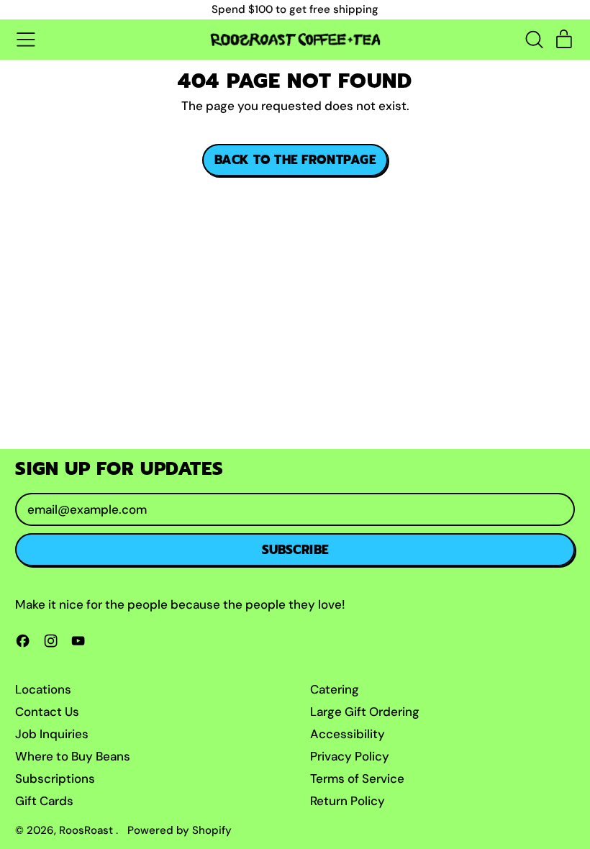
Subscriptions (55, 778)
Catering (334, 689)
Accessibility (347, 734)
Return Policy (347, 801)
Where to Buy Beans (72, 756)
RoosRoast (87, 830)
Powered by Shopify (179, 830)
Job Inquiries (51, 734)
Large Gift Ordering (364, 711)
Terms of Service (357, 778)
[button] (534, 39)
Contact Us (47, 711)
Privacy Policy (349, 756)
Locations (43, 689)
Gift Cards (44, 801)
